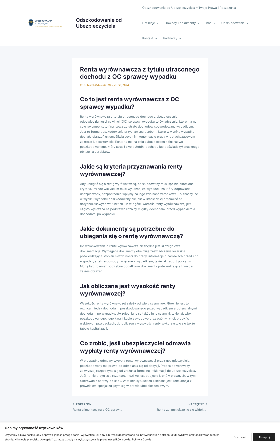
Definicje (148, 23)
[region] (140, 433)
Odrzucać (240, 437)
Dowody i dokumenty (180, 23)
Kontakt (147, 38)
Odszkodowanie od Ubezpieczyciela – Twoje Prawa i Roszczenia (189, 8)
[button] (157, 23)
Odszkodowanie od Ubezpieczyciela (99, 23)
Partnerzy (170, 38)
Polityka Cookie (141, 439)
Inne (208, 23)
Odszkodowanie (233, 23)
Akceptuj (264, 437)
